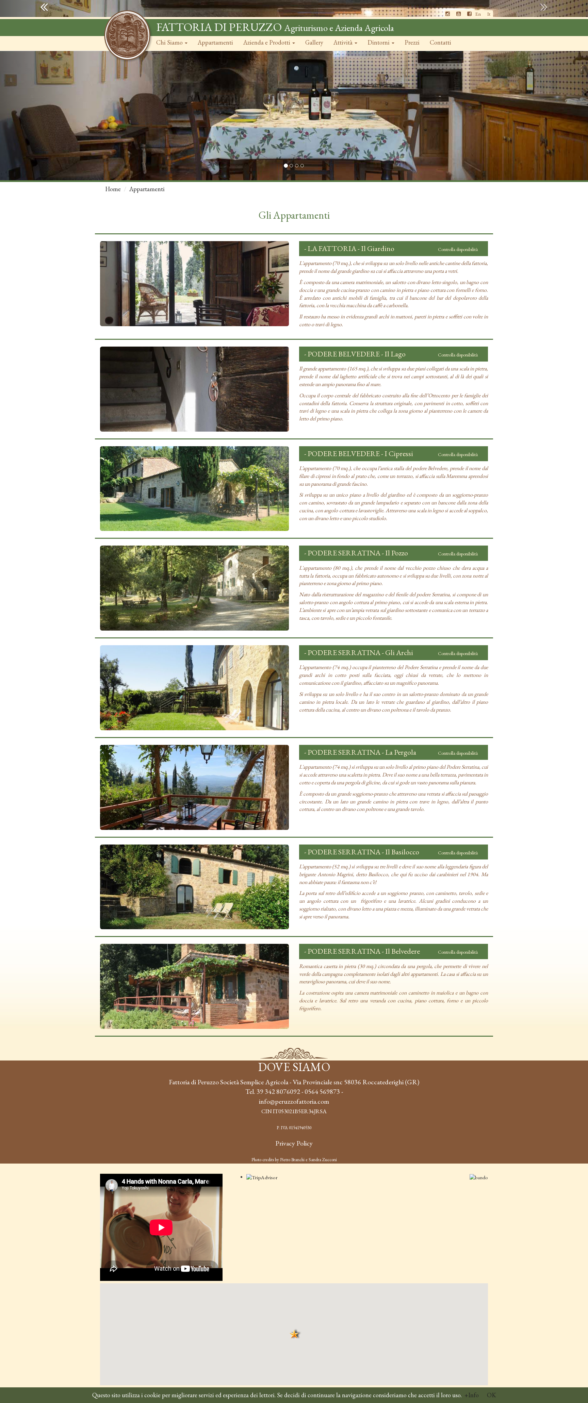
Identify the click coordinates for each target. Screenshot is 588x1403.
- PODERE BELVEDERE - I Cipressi (358, 453)
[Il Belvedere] (194, 986)
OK (491, 1395)
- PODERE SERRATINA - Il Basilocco (361, 852)
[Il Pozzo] (194, 588)
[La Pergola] (194, 787)
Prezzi (412, 42)
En (478, 14)
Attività (343, 42)
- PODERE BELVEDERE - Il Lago (355, 354)
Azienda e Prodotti (267, 42)
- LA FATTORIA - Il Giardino (349, 248)
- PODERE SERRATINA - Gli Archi (358, 652)
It (488, 14)
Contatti (440, 42)
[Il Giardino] (194, 283)
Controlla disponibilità (458, 249)
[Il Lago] (194, 389)
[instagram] (447, 14)
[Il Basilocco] (194, 887)
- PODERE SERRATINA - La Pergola (360, 752)
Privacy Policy (294, 1143)
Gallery (314, 42)
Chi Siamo (170, 42)
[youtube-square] (458, 14)
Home (113, 189)
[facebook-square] (469, 14)
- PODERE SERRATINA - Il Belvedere (362, 951)
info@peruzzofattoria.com (294, 1101)
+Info (471, 1395)
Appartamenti (215, 42)
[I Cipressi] (194, 488)
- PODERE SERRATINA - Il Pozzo (356, 553)
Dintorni (379, 42)
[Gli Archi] (194, 687)
